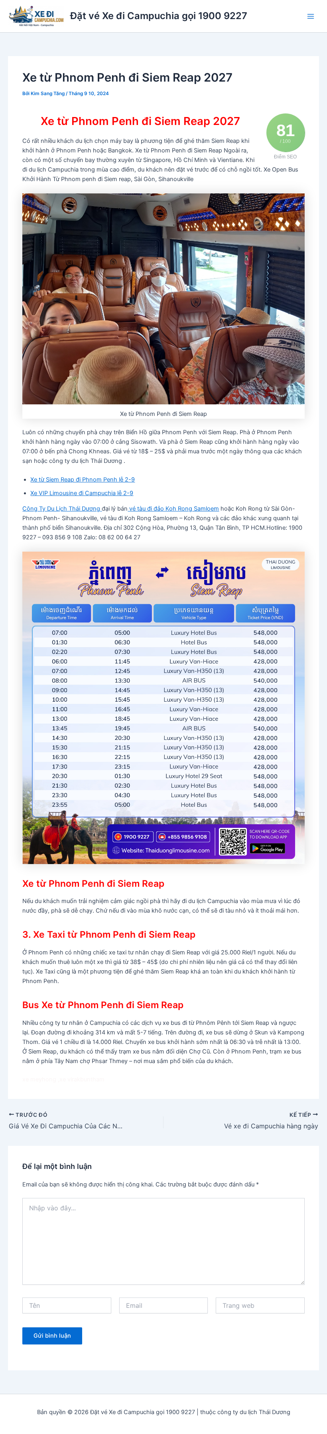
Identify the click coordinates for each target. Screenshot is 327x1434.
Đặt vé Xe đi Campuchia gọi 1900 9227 (158, 15)
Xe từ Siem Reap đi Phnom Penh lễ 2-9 (82, 479)
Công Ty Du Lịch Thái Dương (62, 508)
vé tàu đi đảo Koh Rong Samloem (173, 508)
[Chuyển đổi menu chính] (310, 16)
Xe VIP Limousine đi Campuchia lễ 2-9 (81, 493)
